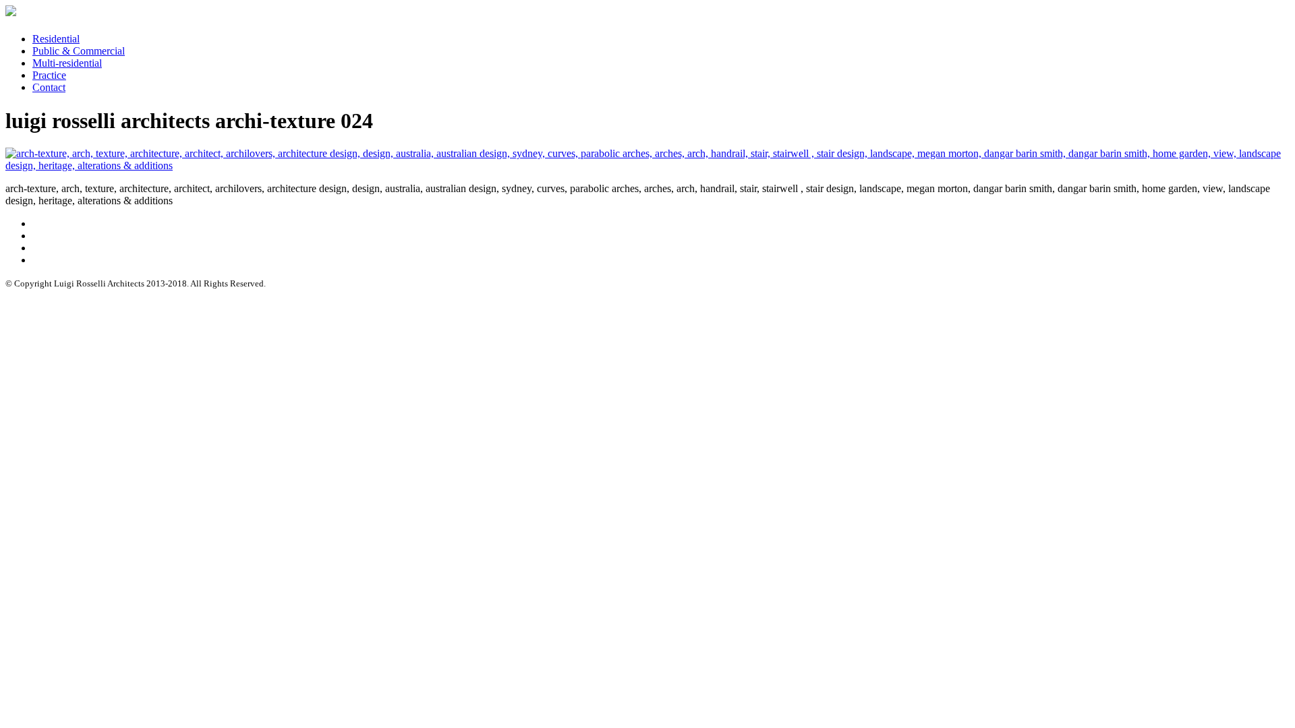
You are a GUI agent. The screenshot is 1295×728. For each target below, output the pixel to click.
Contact (48, 87)
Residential (56, 38)
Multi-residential (67, 63)
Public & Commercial (78, 51)
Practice (49, 75)
